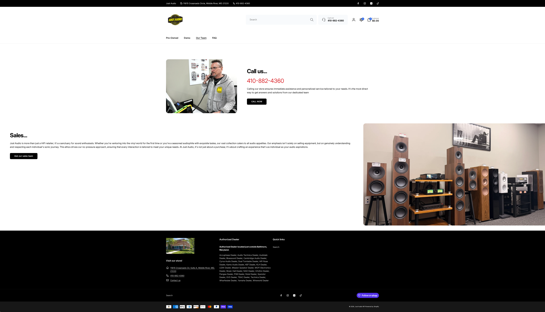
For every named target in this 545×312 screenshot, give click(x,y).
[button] (373, 20)
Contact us (175, 280)
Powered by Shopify (372, 306)
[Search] (312, 20)
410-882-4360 (177, 275)
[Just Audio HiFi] (180, 253)
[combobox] (281, 20)
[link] (241, 3)
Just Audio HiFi (360, 306)
